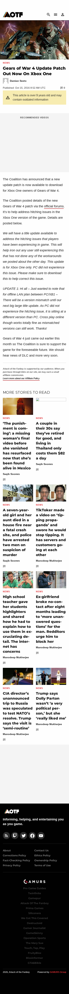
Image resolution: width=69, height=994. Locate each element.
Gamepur (34, 898)
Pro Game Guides (34, 888)
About (7, 850)
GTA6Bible (34, 963)
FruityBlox (34, 953)
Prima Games (34, 908)
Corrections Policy (14, 855)
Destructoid (34, 923)
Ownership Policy (45, 860)
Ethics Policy (42, 855)
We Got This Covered (34, 918)
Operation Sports (35, 938)
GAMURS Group (58, 972)
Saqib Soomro (11, 474)
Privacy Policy (12, 865)
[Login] (62, 14)
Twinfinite (34, 893)
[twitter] (23, 835)
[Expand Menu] (55, 14)
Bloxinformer (34, 958)
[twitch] (14, 835)
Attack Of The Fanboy (35, 903)
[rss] (6, 835)
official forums (54, 206)
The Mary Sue (34, 943)
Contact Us (41, 850)
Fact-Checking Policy (16, 860)
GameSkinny (34, 933)
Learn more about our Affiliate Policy (21, 378)
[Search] (48, 14)
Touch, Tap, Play (34, 948)
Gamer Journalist (34, 928)
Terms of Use (42, 865)
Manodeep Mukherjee (49, 560)
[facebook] (32, 835)
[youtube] (41, 835)
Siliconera (34, 913)
